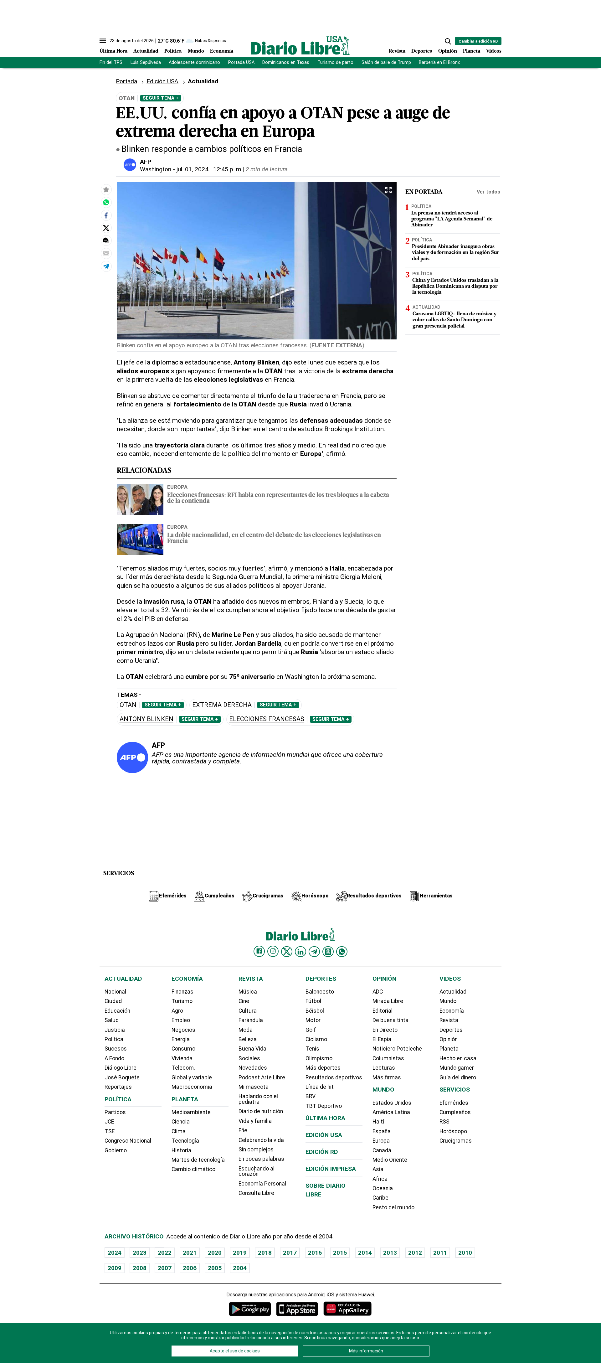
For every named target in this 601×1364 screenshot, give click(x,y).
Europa (177, 487)
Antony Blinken (146, 719)
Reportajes (118, 1087)
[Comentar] (106, 240)
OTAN (128, 705)
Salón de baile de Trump (386, 62)
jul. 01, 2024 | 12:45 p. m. (210, 169)
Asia (377, 1169)
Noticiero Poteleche (397, 1049)
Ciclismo (316, 1039)
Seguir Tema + (160, 98)
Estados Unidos (391, 1103)
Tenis (312, 1049)
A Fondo (114, 1058)
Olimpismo (319, 1058)
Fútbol (313, 1001)
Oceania (382, 1188)
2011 (440, 1252)
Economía (221, 51)
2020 (215, 1252)
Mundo (196, 51)
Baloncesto (320, 992)
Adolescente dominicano (194, 62)
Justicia (115, 1030)
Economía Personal (262, 1184)
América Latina (391, 1112)
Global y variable (192, 1077)
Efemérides (453, 1103)
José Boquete (122, 1077)
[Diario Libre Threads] (328, 951)
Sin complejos (256, 1149)
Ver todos (488, 192)
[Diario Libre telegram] (314, 951)
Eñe (243, 1130)
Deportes (421, 51)
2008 (139, 1268)
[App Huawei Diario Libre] (347, 1309)
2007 (165, 1268)
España (381, 1131)
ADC (377, 992)
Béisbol (315, 1011)
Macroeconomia (192, 1087)
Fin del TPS (111, 62)
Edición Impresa (331, 1168)
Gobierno (116, 1150)
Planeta (471, 51)
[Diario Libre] (300, 45)
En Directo (385, 1030)
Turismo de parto (335, 62)
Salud (112, 1020)
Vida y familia (255, 1121)
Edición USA (162, 81)
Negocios (183, 1030)
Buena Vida (252, 1049)
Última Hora (113, 51)
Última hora (325, 1118)
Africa (380, 1179)
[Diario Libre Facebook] (259, 951)
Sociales (249, 1058)
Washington (155, 169)
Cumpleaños (455, 1112)
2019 (240, 1252)
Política (173, 51)
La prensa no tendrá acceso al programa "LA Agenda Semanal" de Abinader (451, 219)
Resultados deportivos (334, 1077)
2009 (114, 1268)
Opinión (447, 51)
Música (248, 992)
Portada (126, 81)
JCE (109, 1122)
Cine (244, 1001)
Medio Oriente (389, 1160)
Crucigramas (455, 1141)
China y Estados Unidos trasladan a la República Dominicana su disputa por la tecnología (455, 286)
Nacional (115, 992)
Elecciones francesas (266, 719)
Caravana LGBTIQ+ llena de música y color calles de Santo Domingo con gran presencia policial (454, 320)
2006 (190, 1268)
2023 (139, 1252)
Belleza (248, 1039)
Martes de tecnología (198, 1160)
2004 (240, 1268)
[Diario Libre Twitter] (286, 951)
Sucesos (116, 1049)
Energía (181, 1039)
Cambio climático (193, 1169)
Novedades (253, 1068)
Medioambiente (191, 1112)
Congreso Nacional (128, 1141)
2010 (465, 1252)
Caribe (380, 1198)
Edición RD (322, 1151)
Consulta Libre (256, 1193)
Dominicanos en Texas (285, 62)
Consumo (183, 1049)
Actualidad (145, 51)
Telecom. (183, 1068)
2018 (265, 1252)
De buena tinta (390, 1020)
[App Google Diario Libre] (250, 1309)
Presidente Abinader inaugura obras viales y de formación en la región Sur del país (455, 252)
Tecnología (185, 1141)
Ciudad (113, 1001)
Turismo (182, 1001)
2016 (315, 1252)
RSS (444, 1122)
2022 (165, 1252)
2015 (340, 1252)
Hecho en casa (457, 1058)
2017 (290, 1252)
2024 (114, 1252)
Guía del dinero (457, 1077)
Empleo (181, 1020)
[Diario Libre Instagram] (273, 951)
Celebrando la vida (261, 1140)
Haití (378, 1122)
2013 (390, 1252)
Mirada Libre (387, 1001)
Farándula (251, 1020)
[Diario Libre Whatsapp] (341, 951)
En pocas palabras (261, 1159)
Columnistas (388, 1058)
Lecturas (383, 1068)
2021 (190, 1252)
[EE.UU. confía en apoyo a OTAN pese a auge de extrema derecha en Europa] (106, 202)
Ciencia (181, 1122)
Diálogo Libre (120, 1068)
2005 (215, 1268)
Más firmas (386, 1077)
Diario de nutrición (261, 1111)
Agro (177, 1011)
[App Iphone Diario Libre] (297, 1309)
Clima (179, 1131)
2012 (415, 1252)
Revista (397, 51)
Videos (493, 51)
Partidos (115, 1112)
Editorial (382, 1011)
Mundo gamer (456, 1068)
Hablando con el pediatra (258, 1099)
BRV (311, 1096)
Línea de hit (320, 1087)
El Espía (381, 1039)
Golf (311, 1030)
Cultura (248, 1011)
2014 (365, 1252)
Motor (313, 1020)
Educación (117, 1011)
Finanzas (182, 992)
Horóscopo (453, 1131)
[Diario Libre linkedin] (300, 951)
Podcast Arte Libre (262, 1077)
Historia (181, 1150)
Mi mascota (254, 1087)
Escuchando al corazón (257, 1171)
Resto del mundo (393, 1207)
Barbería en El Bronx (439, 62)
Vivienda (182, 1058)
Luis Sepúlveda (146, 62)
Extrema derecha (222, 705)
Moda (246, 1030)
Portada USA (241, 62)
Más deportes (323, 1068)
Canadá (381, 1150)
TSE (110, 1131)
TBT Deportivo (324, 1106)
